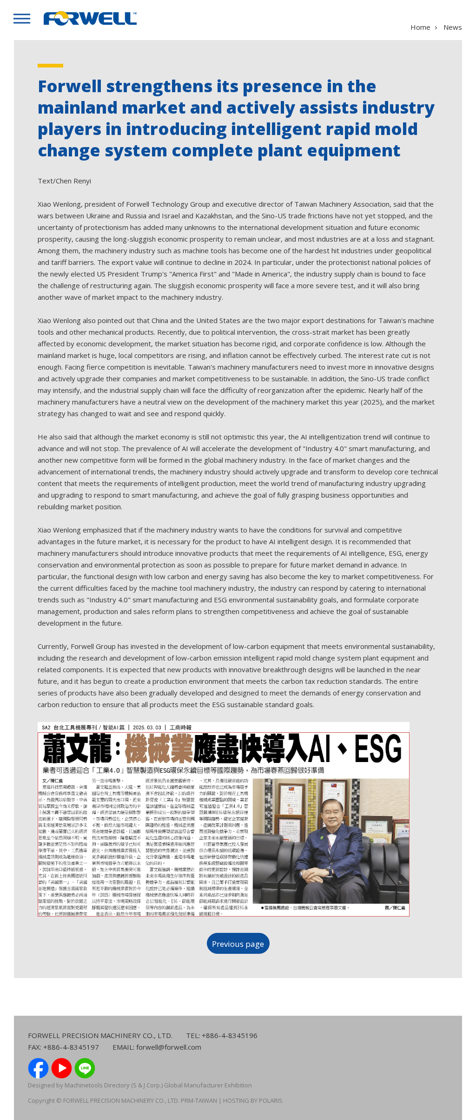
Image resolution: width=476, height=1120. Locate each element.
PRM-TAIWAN (198, 1100)
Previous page (238, 943)
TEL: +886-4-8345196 (222, 1035)
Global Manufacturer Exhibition (208, 1085)
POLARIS (271, 1100)
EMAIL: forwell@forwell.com (156, 1047)
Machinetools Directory (97, 1085)
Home (420, 27)
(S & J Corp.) (146, 1085)
